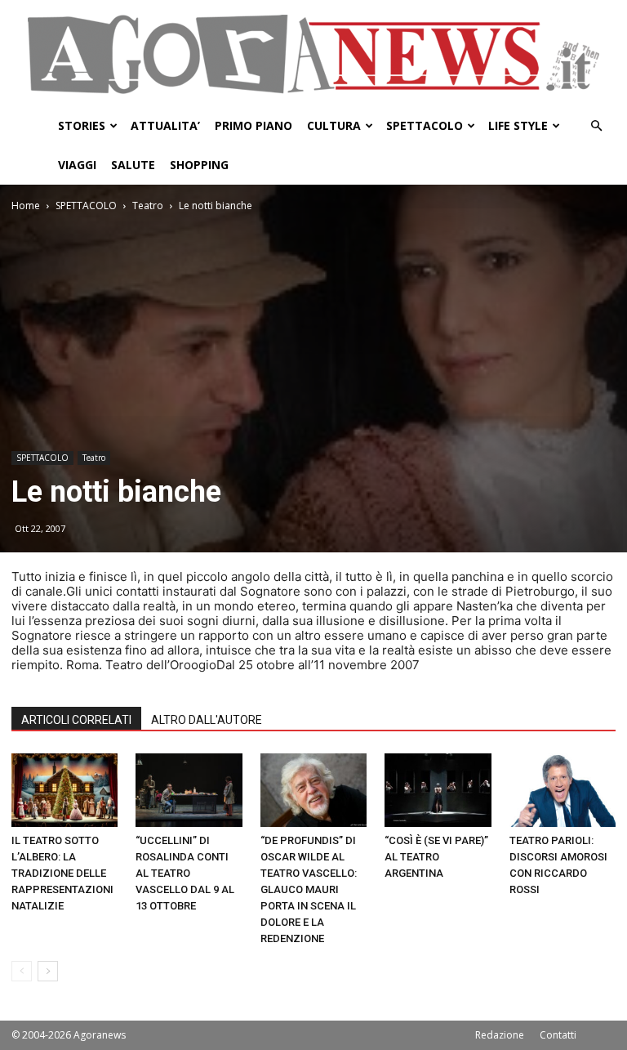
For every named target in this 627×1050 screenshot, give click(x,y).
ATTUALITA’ (165, 125)
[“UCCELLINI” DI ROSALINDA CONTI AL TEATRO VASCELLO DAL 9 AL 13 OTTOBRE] (189, 790)
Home (25, 205)
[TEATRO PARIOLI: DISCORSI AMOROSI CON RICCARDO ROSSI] (562, 790)
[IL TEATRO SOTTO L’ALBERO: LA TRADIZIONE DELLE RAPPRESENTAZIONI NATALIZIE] (64, 790)
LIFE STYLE (518, 125)
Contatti (558, 1035)
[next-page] (48, 971)
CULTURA (334, 125)
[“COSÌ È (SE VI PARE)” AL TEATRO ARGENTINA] (438, 790)
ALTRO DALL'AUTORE (206, 719)
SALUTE (133, 164)
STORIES (81, 125)
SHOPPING (199, 164)
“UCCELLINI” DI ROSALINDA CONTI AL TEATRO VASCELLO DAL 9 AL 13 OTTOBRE (185, 873)
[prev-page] (21, 971)
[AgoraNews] (313, 54)
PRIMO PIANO (253, 125)
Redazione (499, 1035)
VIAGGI (77, 164)
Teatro (147, 205)
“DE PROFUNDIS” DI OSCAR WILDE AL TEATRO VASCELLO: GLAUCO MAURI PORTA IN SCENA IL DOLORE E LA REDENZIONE (308, 889)
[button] (596, 126)
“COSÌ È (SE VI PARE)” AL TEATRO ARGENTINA (436, 856)
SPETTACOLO (424, 125)
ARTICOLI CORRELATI (76, 719)
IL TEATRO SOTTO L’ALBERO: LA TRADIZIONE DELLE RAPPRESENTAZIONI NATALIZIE (62, 873)
